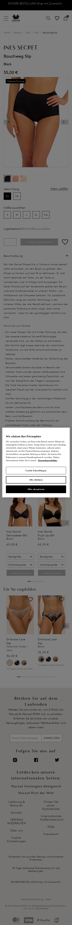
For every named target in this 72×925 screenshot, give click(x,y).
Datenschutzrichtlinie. (47, 460)
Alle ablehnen (36, 480)
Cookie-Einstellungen (35, 470)
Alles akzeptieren (36, 489)
